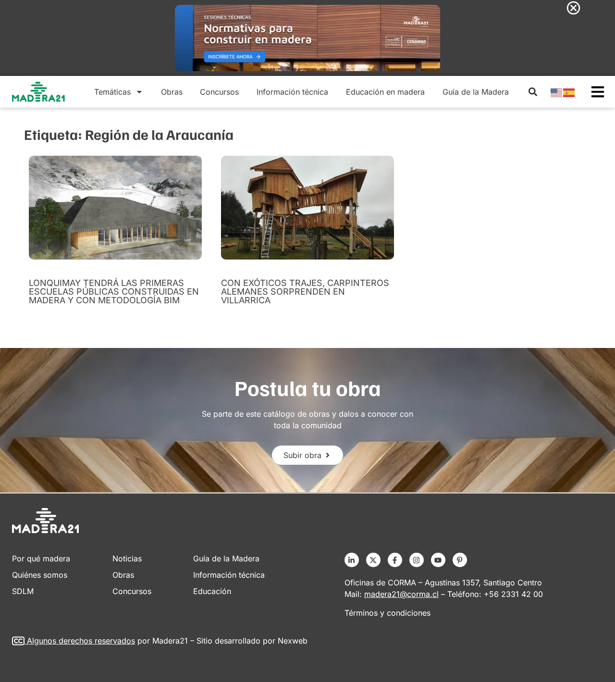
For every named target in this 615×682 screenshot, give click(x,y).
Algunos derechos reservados (81, 640)
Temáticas (112, 92)
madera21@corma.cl (401, 594)
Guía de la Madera (476, 92)
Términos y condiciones (387, 613)
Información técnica (292, 92)
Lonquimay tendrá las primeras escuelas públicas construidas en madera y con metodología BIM (114, 291)
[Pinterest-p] (460, 560)
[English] (557, 92)
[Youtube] (438, 560)
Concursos (219, 92)
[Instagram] (416, 560)
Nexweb (293, 640)
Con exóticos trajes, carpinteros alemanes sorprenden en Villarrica (305, 291)
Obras (172, 92)
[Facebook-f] (395, 560)
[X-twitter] (373, 560)
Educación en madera (385, 92)
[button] (533, 92)
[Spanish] (569, 92)
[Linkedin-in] (351, 560)
